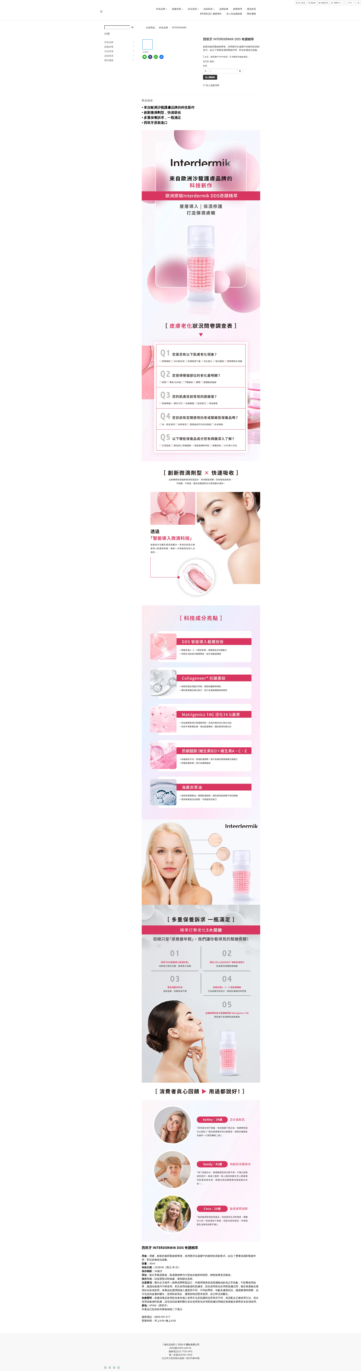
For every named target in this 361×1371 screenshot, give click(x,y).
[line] (144, 57)
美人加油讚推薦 (234, 13)
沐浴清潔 (192, 8)
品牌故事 (223, 8)
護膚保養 (176, 8)
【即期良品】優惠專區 (210, 13)
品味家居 (208, 8)
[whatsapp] (156, 57)
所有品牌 (161, 8)
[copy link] (161, 57)
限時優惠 (251, 13)
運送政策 (251, 8)
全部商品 (150, 27)
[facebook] (150, 57)
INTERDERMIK (179, 27)
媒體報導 (237, 8)
